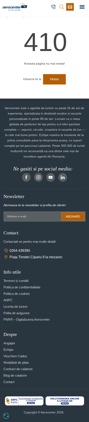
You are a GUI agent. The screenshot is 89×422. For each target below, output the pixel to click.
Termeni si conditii (16, 281)
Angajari (9, 343)
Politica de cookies (16, 293)
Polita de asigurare (16, 313)
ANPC (8, 300)
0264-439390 (20, 250)
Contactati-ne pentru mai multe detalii (29, 241)
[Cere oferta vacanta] (70, 7)
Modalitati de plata (16, 362)
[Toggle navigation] (82, 7)
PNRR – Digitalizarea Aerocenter (26, 319)
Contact (8, 382)
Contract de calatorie (18, 369)
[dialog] (6, 416)
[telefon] (54, 6)
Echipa (8, 349)
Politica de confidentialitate (21, 287)
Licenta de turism (15, 306)
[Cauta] (61, 7)
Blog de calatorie (15, 375)
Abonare (73, 216)
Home (54, 79)
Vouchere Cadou (15, 356)
